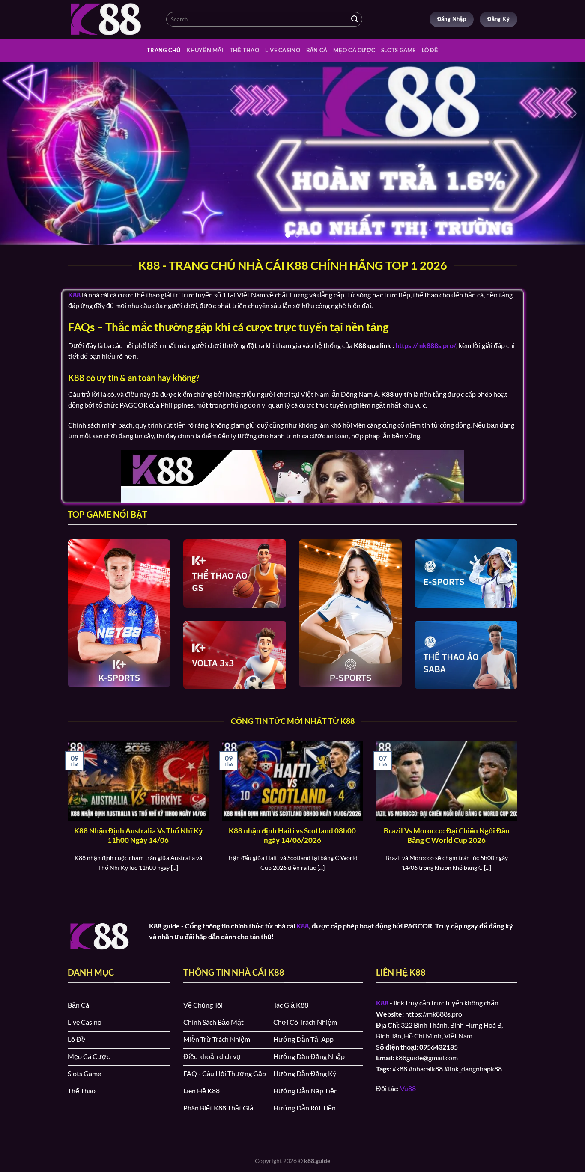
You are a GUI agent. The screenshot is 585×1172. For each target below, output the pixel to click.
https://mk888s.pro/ (425, 345)
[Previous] (22, 153)
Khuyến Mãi (205, 50)
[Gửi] (354, 19)
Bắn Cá (317, 50)
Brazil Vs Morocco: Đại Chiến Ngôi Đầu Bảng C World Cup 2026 (447, 836)
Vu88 (408, 1088)
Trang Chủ (163, 50)
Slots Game (398, 50)
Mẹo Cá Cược (354, 50)
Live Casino (282, 50)
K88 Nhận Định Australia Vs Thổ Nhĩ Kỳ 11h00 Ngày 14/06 (138, 836)
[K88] (110, 19)
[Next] (562, 153)
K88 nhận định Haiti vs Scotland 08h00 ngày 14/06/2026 (292, 836)
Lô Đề (430, 50)
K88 (302, 926)
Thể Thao (244, 50)
